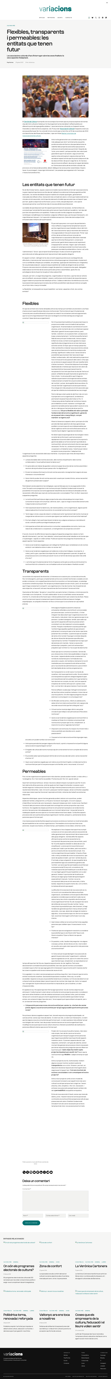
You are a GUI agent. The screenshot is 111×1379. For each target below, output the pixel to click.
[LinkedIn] (102, 17)
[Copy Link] (24, 1172)
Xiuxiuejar (103, 1355)
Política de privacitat (78, 1376)
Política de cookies (91, 1376)
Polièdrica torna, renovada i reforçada (18, 1317)
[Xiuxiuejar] (89, 17)
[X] (95, 17)
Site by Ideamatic (103, 1376)
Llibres (104, 1262)
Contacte (68, 17)
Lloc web (72, 1215)
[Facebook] (30, 1172)
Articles (42, 17)
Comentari (26, 1189)
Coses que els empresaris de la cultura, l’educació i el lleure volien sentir (89, 1320)
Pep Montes (51, 17)
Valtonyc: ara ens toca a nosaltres (54, 1317)
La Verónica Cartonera (91, 1266)
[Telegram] (47, 1172)
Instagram (103, 1363)
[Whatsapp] (44, 1172)
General (15, 1262)
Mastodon (103, 1368)
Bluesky (102, 1358)
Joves (57, 1262)
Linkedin (102, 1366)
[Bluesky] (92, 17)
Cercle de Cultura (30, 121)
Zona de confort (50, 1266)
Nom (25, 1215)
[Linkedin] (41, 1172)
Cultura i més (11, 25)
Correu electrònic (52, 1215)
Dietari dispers (85, 1358)
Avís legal (68, 1376)
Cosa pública (79, 1262)
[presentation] (19, 1250)
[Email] (51, 1172)
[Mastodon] (106, 17)
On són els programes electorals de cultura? (18, 1268)
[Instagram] (99, 17)
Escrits (60, 17)
